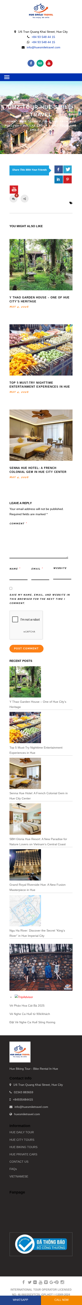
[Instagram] (60, 1282)
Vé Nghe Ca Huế (20, 1014)
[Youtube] (49, 63)
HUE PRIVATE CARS (23, 1154)
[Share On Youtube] (14, 189)
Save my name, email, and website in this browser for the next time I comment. (39, 599)
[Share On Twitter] (67, 169)
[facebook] (58, 169)
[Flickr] (33, 1282)
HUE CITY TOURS (21, 1139)
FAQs (13, 1169)
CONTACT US (18, 1161)
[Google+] (50, 1282)
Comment (18, 523)
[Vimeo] (44, 1282)
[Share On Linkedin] (58, 179)
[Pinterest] (55, 1282)
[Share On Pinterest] (67, 179)
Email (37, 568)
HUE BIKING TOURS (23, 1147)
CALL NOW (61, 1299)
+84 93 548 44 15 (43, 37)
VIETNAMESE (18, 1176)
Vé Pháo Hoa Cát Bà (23, 1005)
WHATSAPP (20, 1299)
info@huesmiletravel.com (43, 47)
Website (60, 568)
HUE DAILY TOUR (21, 1132)
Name (14, 568)
